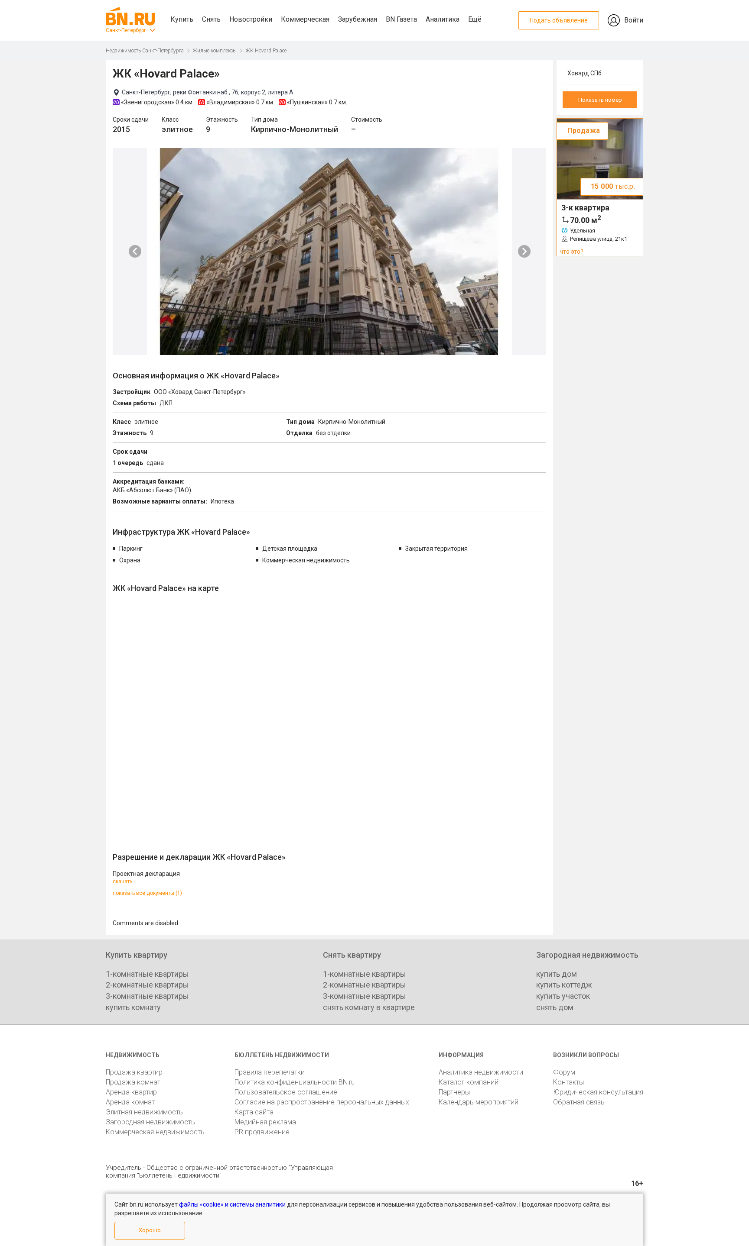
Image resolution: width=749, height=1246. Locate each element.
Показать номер (600, 100)
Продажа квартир (134, 1072)
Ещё (475, 19)
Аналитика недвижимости (481, 1072)
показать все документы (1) (147, 893)
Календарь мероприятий (478, 1102)
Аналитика (442, 19)
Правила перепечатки (269, 1072)
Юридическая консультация (598, 1092)
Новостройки (250, 19)
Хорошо (150, 1230)
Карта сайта (254, 1112)
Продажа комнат (133, 1082)
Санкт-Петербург (126, 30)
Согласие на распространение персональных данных (321, 1102)
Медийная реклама (265, 1122)
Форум (564, 1072)
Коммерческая (305, 19)
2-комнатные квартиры (147, 984)
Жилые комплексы (214, 51)
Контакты (568, 1082)
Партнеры (454, 1092)
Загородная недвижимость (150, 1122)
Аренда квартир (131, 1092)
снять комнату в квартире (369, 1007)
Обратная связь (579, 1102)
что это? (571, 251)
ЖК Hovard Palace (266, 51)
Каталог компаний (468, 1082)
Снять (211, 19)
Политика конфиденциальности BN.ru (294, 1082)
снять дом (554, 1007)
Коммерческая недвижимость (155, 1132)
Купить (181, 19)
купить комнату (133, 1007)
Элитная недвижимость (144, 1112)
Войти (633, 20)
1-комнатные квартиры (147, 973)
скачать (122, 881)
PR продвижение (262, 1132)
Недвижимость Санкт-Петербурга (145, 51)
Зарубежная (357, 19)
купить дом (556, 973)
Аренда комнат (130, 1102)
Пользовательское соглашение (285, 1092)
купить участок (563, 996)
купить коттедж (564, 984)
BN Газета (401, 19)
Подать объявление (559, 20)
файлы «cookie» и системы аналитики (232, 1204)
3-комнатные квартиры (147, 996)
